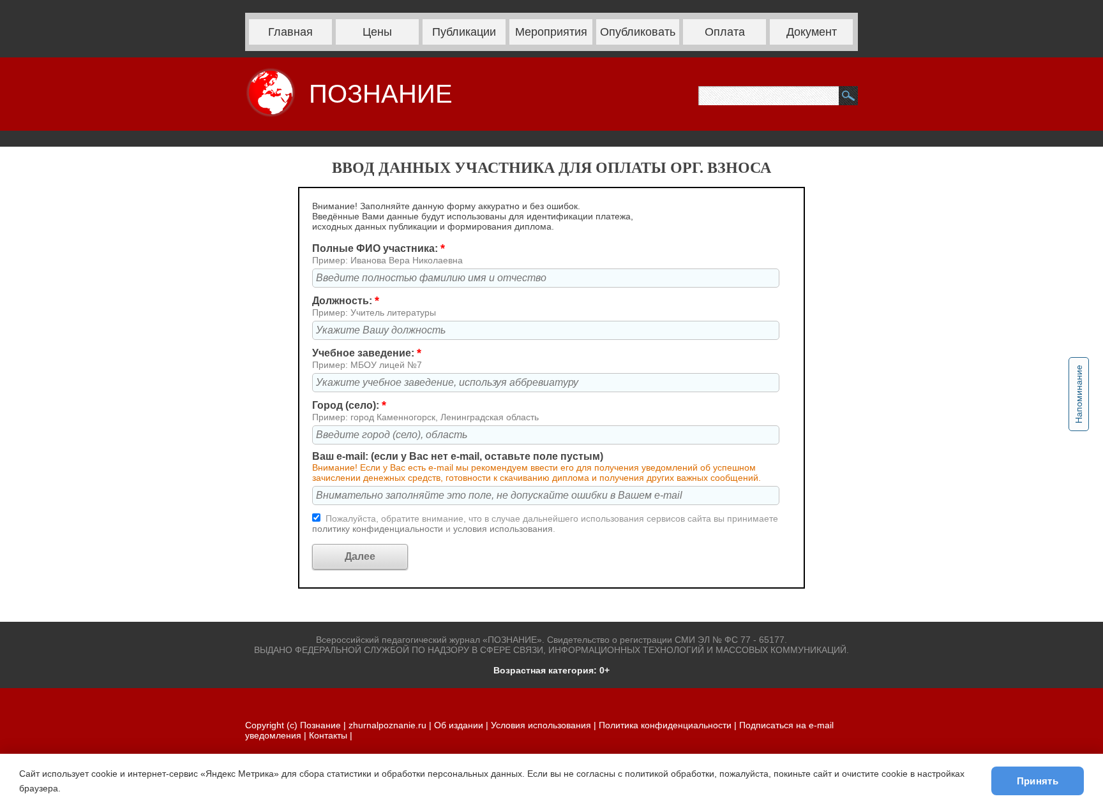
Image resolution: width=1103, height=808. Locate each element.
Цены (377, 32)
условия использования (503, 529)
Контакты (328, 735)
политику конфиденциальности (379, 529)
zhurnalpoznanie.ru (389, 725)
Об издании (458, 725)
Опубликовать (637, 32)
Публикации (464, 32)
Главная (290, 32)
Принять (1037, 780)
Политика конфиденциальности (665, 725)
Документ (811, 32)
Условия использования (541, 725)
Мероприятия (551, 32)
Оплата (725, 32)
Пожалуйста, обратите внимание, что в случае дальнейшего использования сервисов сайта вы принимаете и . (545, 523)
